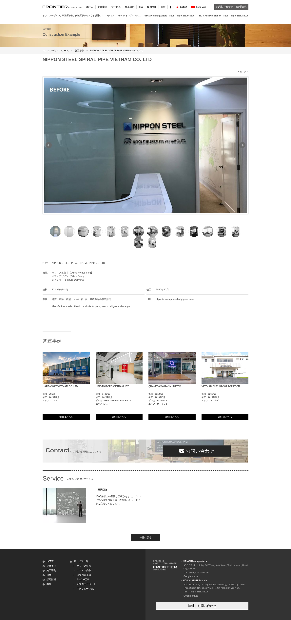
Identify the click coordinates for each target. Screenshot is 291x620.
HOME (50, 561)
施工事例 (79, 50)
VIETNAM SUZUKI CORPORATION (221, 386)
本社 (163, 7)
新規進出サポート (86, 584)
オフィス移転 (84, 565)
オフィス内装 (84, 570)
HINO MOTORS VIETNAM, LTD (112, 386)
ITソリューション (86, 588)
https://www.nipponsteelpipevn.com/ (175, 299)
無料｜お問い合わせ (202, 606)
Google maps (191, 576)
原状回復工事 (84, 575)
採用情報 (152, 7)
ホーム (89, 7)
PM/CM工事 (83, 579)
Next (242, 145)
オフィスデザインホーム (56, 50)
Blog (141, 7)
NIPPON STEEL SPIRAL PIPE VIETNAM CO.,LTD (116, 50)
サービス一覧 (81, 561)
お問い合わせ (199, 451)
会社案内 (51, 565)
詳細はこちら (66, 417)
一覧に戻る (145, 537)
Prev (49, 145)
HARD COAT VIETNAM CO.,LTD (60, 386)
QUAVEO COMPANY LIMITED (164, 386)
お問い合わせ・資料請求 (231, 7)
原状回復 (102, 489)
